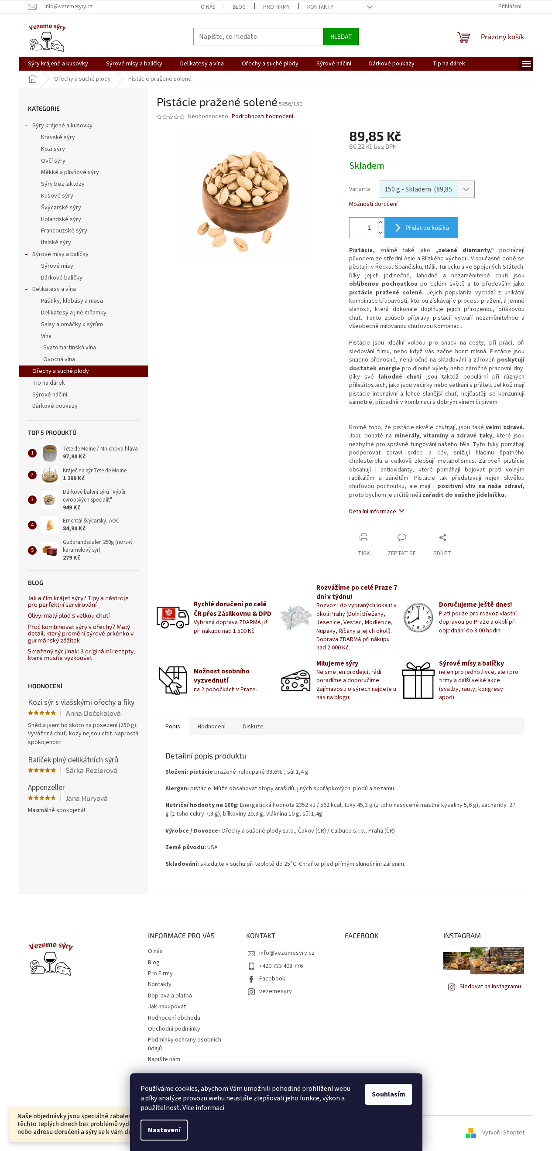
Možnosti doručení (373, 204)
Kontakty (320, 7)
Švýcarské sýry (61, 207)
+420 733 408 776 (281, 966)
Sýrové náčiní (49, 394)
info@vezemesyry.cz (287, 953)
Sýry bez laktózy (63, 184)
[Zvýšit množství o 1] (380, 223)
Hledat (341, 36)
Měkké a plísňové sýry (70, 172)
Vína (46, 336)
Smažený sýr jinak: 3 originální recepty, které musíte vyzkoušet (81, 654)
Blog (239, 7)
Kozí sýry (53, 149)
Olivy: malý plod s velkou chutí (69, 615)
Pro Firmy (276, 7)
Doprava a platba (170, 995)
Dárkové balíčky (61, 277)
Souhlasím (388, 1094)
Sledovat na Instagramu (490, 986)
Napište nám (164, 1059)
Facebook (272, 978)
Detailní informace (372, 511)
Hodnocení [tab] (212, 726)
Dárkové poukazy (55, 406)
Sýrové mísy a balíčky (60, 254)
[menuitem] (58, 64)
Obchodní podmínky (174, 1029)
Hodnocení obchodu (174, 1018)
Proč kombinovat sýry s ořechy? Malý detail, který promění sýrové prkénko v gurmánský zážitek (81, 633)
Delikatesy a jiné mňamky (73, 312)
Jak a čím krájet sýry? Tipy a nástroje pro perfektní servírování (78, 601)
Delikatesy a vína (54, 289)
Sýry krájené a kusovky (62, 125)
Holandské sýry (61, 219)
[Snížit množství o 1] (380, 233)
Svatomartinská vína (69, 347)
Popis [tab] (172, 726)
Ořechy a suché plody (60, 371)
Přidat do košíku (427, 227)
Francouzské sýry (64, 230)
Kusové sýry (57, 195)
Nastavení (164, 1130)
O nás (208, 7)
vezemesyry (275, 991)
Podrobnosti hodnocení (262, 117)
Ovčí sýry (53, 161)
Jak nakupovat (167, 1006)
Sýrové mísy (57, 266)
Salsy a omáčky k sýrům (72, 324)
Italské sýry (56, 242)
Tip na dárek (48, 383)
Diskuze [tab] (253, 726)
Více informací (203, 1108)
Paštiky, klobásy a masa (72, 301)
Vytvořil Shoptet (503, 1133)
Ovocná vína (59, 359)
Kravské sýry (58, 137)
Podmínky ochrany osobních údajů (184, 1043)
